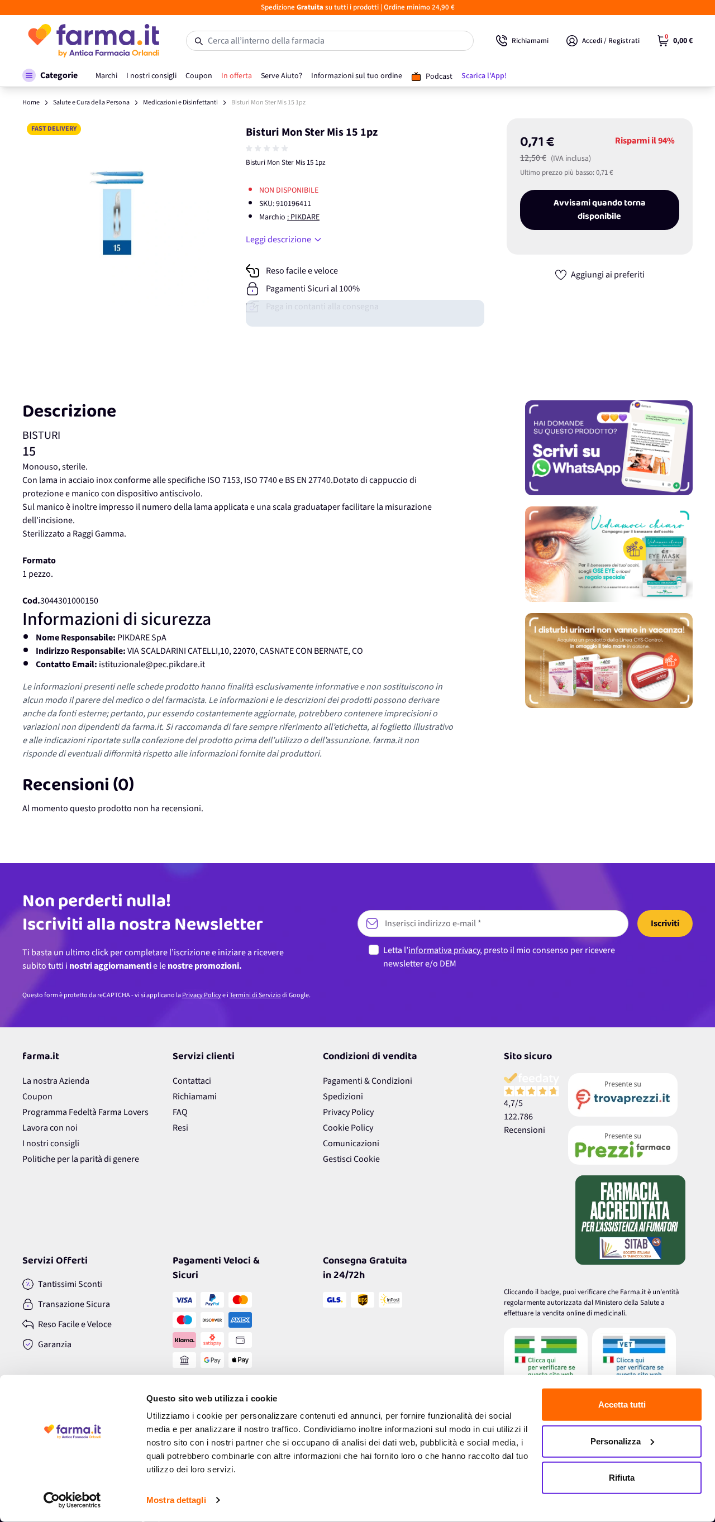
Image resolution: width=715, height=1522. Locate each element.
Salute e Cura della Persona (91, 102)
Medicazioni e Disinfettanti (180, 102)
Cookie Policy (348, 1128)
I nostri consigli (50, 1143)
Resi (180, 1128)
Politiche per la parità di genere (80, 1159)
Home (31, 102)
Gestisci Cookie (351, 1159)
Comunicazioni (351, 1143)
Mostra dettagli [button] (176, 1500)
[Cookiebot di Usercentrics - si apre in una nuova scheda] (72, 1500)
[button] (50, 75)
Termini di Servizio (255, 995)
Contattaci (192, 1081)
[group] (268, 148)
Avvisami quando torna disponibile (600, 210)
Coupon (37, 1096)
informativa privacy (444, 950)
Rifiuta (622, 1477)
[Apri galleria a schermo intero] (116, 212)
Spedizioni (343, 1096)
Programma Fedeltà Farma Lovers (85, 1112)
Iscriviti (665, 923)
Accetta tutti (622, 1404)
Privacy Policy (201, 995)
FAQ (180, 1112)
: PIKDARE (303, 217)
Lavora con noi (50, 1128)
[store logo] (93, 41)
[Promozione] (609, 447)
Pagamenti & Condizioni (367, 1081)
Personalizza (615, 1441)
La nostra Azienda (55, 1081)
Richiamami (195, 1096)
